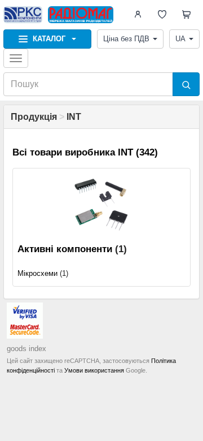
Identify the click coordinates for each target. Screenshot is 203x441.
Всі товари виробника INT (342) (85, 152)
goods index (26, 348)
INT (74, 117)
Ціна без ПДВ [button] (126, 38)
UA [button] (180, 38)
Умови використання (94, 370)
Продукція (34, 117)
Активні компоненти (64, 249)
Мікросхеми (37, 273)
